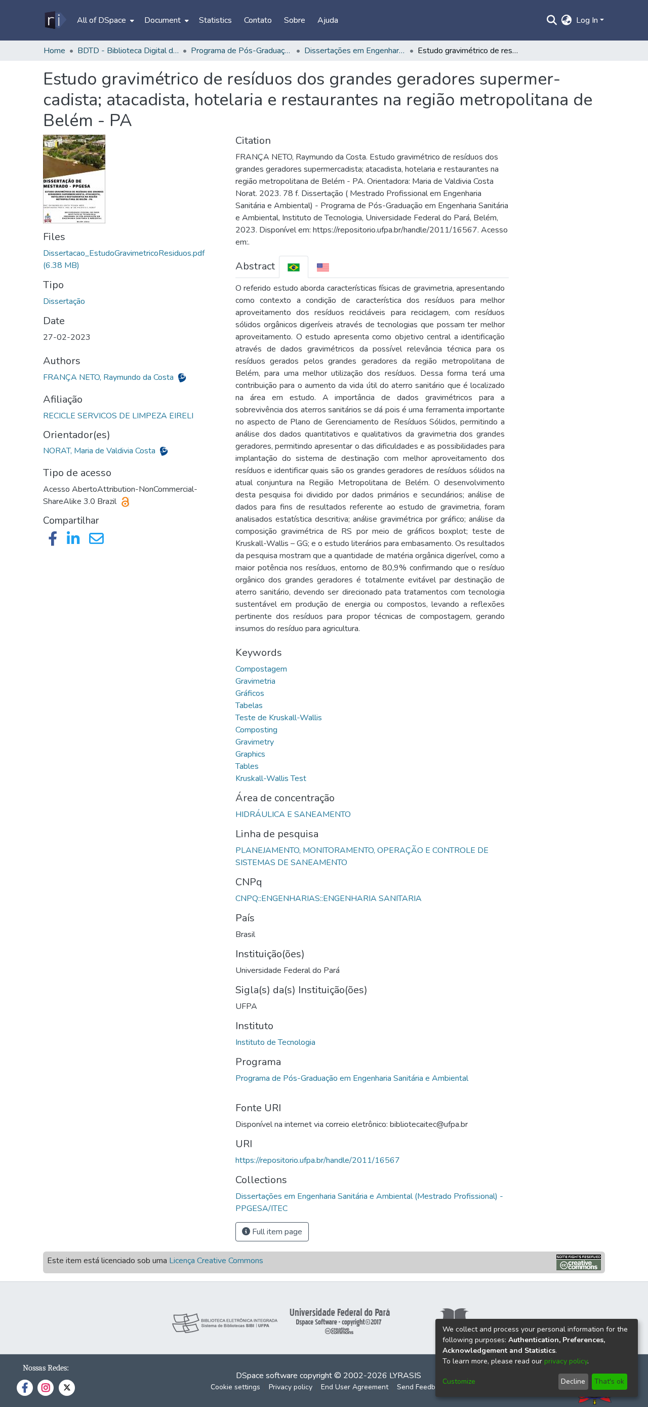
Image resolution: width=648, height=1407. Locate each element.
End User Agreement (354, 1387)
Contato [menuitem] (258, 20)
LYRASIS (405, 1375)
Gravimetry (254, 742)
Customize (458, 1381)
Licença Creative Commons (216, 1260)
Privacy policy (290, 1387)
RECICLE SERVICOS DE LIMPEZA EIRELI (118, 415)
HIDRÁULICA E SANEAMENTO (293, 814)
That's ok (609, 1381)
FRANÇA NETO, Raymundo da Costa (109, 377)
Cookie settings (235, 1387)
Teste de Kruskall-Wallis (278, 717)
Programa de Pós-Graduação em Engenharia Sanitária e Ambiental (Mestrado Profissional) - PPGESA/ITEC (241, 50)
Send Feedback (422, 1387)
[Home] (55, 20)
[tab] (293, 267)
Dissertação (64, 301)
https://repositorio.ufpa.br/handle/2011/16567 (317, 1160)
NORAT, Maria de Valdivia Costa (100, 450)
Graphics (250, 754)
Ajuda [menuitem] (327, 20)
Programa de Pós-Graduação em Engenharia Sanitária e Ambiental (351, 1078)
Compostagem (261, 669)
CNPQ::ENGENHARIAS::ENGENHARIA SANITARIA (328, 898)
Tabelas (249, 705)
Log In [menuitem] (587, 20)
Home (54, 50)
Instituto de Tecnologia (275, 1042)
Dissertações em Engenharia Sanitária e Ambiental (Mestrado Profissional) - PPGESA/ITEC (355, 50)
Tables (247, 766)
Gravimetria (255, 681)
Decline (573, 1381)
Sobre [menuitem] (294, 20)
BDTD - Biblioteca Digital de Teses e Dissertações (128, 50)
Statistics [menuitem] (215, 20)
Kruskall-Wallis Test (270, 778)
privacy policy (565, 1361)
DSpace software (267, 1375)
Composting (256, 729)
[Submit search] (552, 20)
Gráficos (249, 693)
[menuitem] (104, 20)
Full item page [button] (276, 1231)
